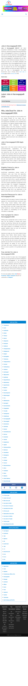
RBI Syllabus (18, 617)
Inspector (5, 592)
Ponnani (5, 364)
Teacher (5, 594)
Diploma (5, 538)
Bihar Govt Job (6, 500)
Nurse (4, 587)
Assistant (5, 581)
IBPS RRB (5, 620)
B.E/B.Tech (5, 533)
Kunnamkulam (6, 405)
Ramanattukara (6, 465)
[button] (26, 14)
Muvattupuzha (6, 392)
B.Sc (4, 559)
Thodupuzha (6, 413)
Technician (5, 597)
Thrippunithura (6, 361)
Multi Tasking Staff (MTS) (9, 600)
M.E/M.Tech (6, 543)
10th (4, 536)
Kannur (5, 338)
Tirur (4, 398)
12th (4, 546)
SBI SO (4, 622)
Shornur (5, 434)
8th (4, 541)
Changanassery (6, 348)
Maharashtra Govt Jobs (8, 513)
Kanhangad (5, 372)
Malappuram (6, 351)
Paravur (5, 462)
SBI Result (25, 611)
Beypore (5, 387)
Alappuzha (5, 340)
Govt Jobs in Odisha (7, 516)
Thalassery (5, 359)
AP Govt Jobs (6, 495)
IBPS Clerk (4, 615)
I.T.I (4, 549)
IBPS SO (4, 618)
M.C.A (4, 556)
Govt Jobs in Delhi (7, 503)
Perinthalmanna (7, 431)
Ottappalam (6, 408)
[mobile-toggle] (2, 14)
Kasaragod (5, 403)
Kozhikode (5, 330)
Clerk (4, 568)
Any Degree (6, 530)
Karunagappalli (6, 418)
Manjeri (5, 353)
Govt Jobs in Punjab (7, 518)
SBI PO (4, 613)
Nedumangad (6, 395)
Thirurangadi (6, 421)
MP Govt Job (6, 511)
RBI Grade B (4, 628)
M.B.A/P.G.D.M (6, 551)
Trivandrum (6, 325)
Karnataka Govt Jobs (8, 508)
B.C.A (4, 554)
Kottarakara (6, 424)
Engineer (5, 571)
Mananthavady (6, 481)
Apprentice (5, 566)
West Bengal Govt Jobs (8, 524)
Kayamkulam (6, 385)
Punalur (5, 390)
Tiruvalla (5, 411)
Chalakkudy (6, 416)
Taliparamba (6, 374)
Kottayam (5, 343)
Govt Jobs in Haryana (8, 505)
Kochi (4, 327)
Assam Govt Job (7, 498)
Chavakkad (5, 452)
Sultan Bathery (6, 478)
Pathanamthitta (7, 447)
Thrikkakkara (6, 366)
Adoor (4, 468)
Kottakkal (5, 437)
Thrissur (5, 335)
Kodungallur (6, 356)
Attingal (5, 460)
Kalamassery (6, 382)
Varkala (5, 439)
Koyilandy (5, 377)
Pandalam (5, 470)
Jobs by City (13, 73)
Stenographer (6, 576)
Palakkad (5, 346)
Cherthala (5, 426)
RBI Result (25, 615)
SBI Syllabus (18, 611)
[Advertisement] (14, 31)
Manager (5, 579)
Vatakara (5, 369)
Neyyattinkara (6, 379)
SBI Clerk (5, 617)
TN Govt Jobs (6, 521)
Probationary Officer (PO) (9, 574)
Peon (4, 589)
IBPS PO (4, 611)
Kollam (5, 333)
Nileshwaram (6, 400)
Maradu (5, 429)
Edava (4, 473)
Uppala (5, 444)
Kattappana (6, 455)
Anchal (5, 457)
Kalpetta (5, 475)
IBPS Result (24, 613)
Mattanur (5, 449)
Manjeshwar (6, 442)
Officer (5, 584)
